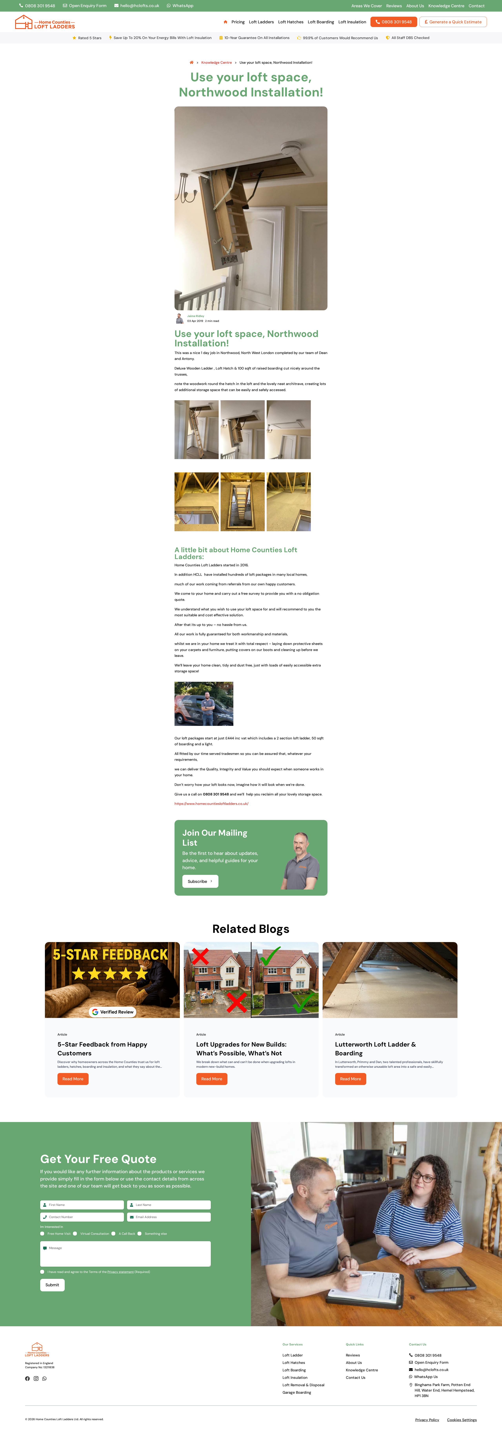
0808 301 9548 (40, 6)
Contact (477, 6)
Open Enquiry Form (87, 5)
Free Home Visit (59, 1234)
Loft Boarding (321, 22)
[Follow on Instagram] (36, 1378)
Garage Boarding (297, 1392)
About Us (415, 6)
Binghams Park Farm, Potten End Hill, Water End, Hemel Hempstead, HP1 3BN (445, 1390)
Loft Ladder (293, 1355)
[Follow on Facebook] (27, 1378)
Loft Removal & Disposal (303, 1385)
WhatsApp (183, 5)
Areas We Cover (366, 6)
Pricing (238, 22)
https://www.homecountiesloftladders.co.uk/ (211, 803)
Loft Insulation (352, 22)
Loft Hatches (291, 22)
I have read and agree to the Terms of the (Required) (99, 1272)
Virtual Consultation (94, 1234)
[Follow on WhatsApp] (44, 1378)
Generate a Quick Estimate (455, 22)
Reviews (394, 6)
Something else (156, 1234)
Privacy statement (120, 1272)
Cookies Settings (462, 1419)
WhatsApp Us (426, 1376)
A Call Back (127, 1234)
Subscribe (197, 881)
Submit (52, 1285)
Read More (73, 1079)
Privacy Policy (427, 1419)
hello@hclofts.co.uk (139, 5)
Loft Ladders (261, 22)
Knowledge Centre (446, 6)
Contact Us (356, 1377)
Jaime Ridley (195, 316)
